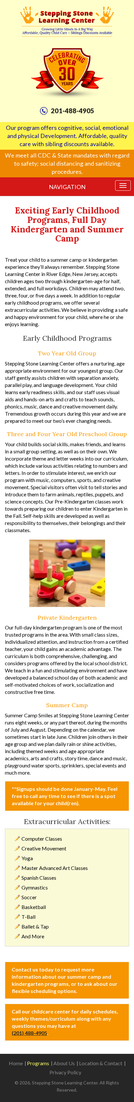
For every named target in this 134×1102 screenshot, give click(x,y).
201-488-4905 (72, 111)
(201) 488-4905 (29, 1033)
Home (16, 1063)
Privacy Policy (65, 1072)
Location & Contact (100, 1063)
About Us (64, 1063)
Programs (38, 1063)
